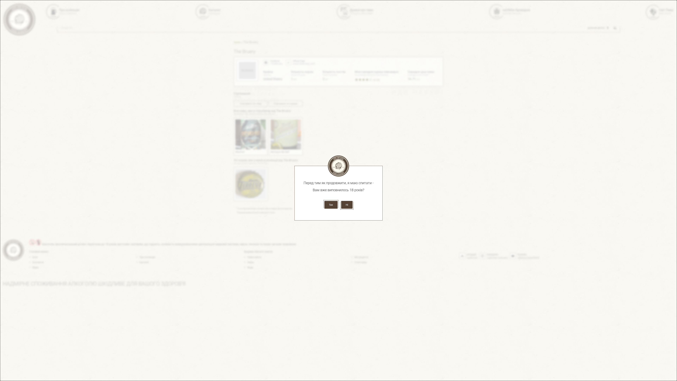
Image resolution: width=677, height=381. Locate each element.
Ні (347, 204)
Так (331, 204)
